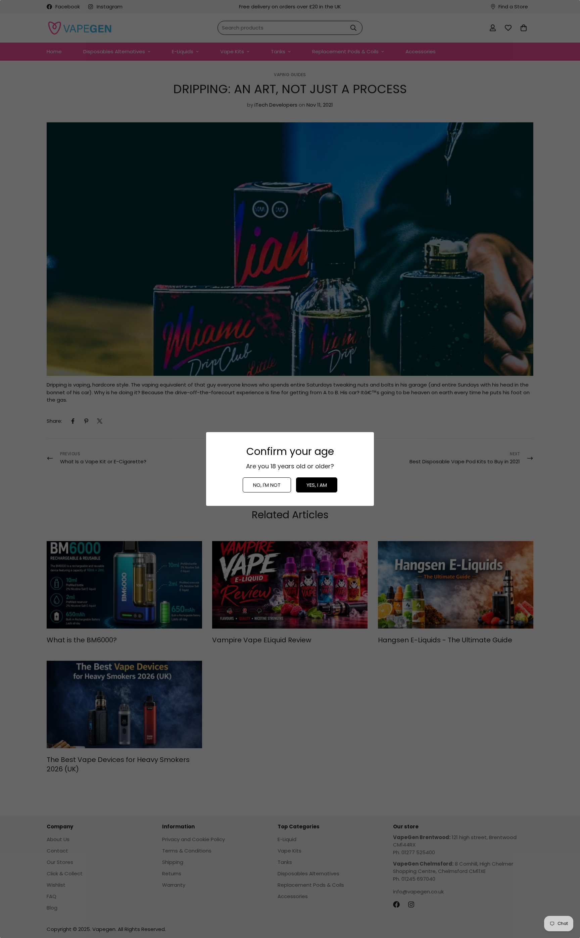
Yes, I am (316, 484)
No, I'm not (267, 484)
